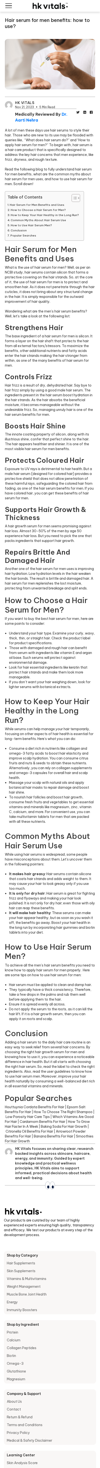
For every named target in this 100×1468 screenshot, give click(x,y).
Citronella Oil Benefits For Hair (29, 1131)
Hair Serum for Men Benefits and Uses (37, 205)
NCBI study (14, 272)
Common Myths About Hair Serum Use (38, 220)
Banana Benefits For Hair (53, 1136)
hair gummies (67, 927)
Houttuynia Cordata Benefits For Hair (34, 1107)
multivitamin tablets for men (40, 817)
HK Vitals (24, 103)
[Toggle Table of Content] (73, 198)
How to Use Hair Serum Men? (31, 225)
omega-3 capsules (31, 773)
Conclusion (19, 230)
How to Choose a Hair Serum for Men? (38, 210)
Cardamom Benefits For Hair (42, 1121)
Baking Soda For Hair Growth (64, 1126)
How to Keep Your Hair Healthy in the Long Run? (45, 215)
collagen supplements (74, 768)
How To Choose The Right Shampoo (63, 1112)
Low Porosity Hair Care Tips (28, 1117)
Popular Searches (23, 235)
